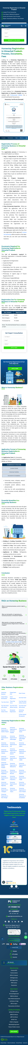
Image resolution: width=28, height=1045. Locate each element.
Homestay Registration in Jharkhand (22, 751)
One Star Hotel (22, 697)
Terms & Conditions (11, 1042)
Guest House (22, 693)
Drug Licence (14, 985)
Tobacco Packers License (14, 1026)
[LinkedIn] (15, 921)
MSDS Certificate (14, 1014)
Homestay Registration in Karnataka (4, 758)
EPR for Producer (14, 975)
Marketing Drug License (14, 1024)
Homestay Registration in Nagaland (22, 772)
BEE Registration (14, 980)
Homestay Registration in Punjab (22, 778)
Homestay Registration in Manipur (22, 765)
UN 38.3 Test (14, 1019)
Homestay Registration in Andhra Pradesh (5, 730)
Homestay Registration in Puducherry (13, 778)
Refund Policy (19, 1042)
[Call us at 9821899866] (25, 933)
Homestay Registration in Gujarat (22, 744)
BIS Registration (14, 977)
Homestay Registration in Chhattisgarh (13, 737)
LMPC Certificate (14, 1017)
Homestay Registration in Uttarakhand (22, 796)
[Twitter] (12, 921)
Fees (16, 137)
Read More (14, 1031)
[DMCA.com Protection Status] (4, 1039)
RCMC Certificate (14, 996)
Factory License (14, 972)
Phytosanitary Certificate (14, 1006)
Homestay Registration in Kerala (13, 758)
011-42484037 (14, 911)
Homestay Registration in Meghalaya (4, 772)
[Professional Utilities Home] (14, 901)
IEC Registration (14, 991)
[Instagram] (9, 921)
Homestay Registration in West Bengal (4, 796)
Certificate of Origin (14, 1001)
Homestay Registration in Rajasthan (4, 784)
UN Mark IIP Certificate (14, 1012)
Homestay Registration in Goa (13, 744)
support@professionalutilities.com (15, 916)
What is (21, 137)
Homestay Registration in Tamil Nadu (22, 784)
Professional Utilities (16, 95)
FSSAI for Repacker (14, 1022)
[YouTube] (22, 921)
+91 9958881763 (14, 907)
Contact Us (25, 1042)
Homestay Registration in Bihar (4, 737)
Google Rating (14, 824)
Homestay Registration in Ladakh (22, 758)
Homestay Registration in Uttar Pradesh (22, 790)
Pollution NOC (14, 970)
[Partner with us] (14, 940)
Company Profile (15, 947)
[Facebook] (5, 921)
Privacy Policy (3, 1042)
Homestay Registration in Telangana (4, 790)
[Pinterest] (19, 921)
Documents (10, 137)
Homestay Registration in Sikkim (13, 784)
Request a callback (14, 40)
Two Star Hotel (5, 702)
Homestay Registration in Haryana (4, 751)
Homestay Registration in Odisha (4, 778)
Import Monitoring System (14, 998)
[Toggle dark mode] (21, 25)
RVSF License (14, 982)
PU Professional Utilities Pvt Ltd (10, 1036)
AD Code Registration (14, 993)
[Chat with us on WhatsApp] (25, 937)
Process (3, 137)
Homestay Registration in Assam (22, 730)
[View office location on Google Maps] (14, 932)
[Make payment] (14, 944)
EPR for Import (14, 1003)
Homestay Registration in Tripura (13, 790)
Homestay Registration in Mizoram (13, 772)
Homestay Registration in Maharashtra (13, 765)
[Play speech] (2, 939)
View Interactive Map (12, 930)
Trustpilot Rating (14, 832)
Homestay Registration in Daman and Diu (4, 744)
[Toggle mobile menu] (25, 25)
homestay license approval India (14, 642)
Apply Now (14, 347)
